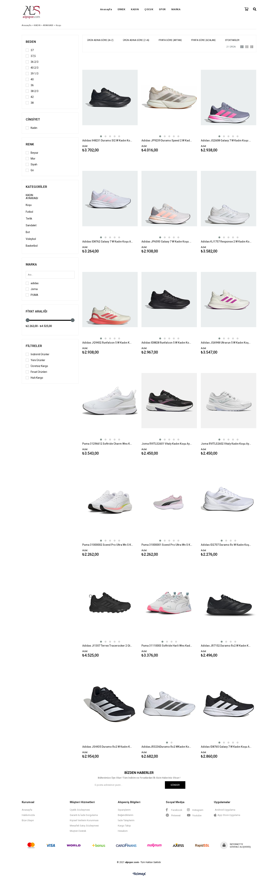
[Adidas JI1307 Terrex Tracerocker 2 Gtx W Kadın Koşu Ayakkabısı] (110, 602)
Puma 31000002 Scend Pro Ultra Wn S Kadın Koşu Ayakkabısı (107, 544)
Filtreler (34, 346)
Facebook (176, 810)
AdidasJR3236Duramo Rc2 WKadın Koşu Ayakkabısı (166, 746)
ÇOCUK (148, 9)
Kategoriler (36, 187)
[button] (101, 136)
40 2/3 (34, 67)
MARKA (175, 9)
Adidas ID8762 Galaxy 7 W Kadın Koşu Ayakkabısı (107, 241)
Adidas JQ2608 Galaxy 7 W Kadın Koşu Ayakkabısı (226, 140)
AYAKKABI (32, 198)
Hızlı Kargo (37, 377)
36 (32, 85)
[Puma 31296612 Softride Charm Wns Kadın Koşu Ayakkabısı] (110, 400)
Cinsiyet (33, 119)
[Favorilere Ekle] (110, 104)
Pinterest (176, 815)
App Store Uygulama (228, 815)
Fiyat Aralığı (36, 311)
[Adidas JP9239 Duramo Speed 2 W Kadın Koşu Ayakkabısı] (169, 97)
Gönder (175, 785)
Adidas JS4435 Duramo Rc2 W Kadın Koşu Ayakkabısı (107, 746)
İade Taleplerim (126, 820)
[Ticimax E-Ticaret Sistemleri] (139, 874)
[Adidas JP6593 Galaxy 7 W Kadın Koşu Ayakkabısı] (169, 198)
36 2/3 (34, 61)
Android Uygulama (225, 809)
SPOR (162, 9)
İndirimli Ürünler (40, 354)
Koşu (29, 204)
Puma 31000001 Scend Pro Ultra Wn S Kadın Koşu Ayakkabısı (166, 544)
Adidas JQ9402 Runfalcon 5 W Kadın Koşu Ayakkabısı (107, 342)
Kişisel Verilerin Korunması (84, 820)
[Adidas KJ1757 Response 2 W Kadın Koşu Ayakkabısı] (228, 198)
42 (32, 96)
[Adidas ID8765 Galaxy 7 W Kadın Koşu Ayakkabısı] (228, 703)
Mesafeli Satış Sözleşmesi (84, 825)
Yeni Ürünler (38, 360)
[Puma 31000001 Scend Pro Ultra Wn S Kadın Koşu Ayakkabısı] (169, 501)
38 (32, 102)
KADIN (135, 9)
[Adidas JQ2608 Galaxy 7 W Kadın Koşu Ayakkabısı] (228, 97)
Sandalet (31, 225)
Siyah (34, 164)
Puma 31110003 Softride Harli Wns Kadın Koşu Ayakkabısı (166, 645)
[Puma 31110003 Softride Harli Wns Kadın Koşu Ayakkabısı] (169, 602)
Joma (34, 289)
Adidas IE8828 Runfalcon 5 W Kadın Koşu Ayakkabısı (166, 342)
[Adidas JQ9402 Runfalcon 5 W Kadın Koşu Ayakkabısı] (110, 299)
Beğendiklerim (125, 815)
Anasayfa (106, 9)
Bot (28, 232)
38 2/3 (34, 91)
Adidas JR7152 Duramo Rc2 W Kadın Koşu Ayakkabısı (226, 645)
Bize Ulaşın (28, 820)
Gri (32, 170)
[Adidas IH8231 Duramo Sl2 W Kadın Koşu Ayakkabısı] (110, 97)
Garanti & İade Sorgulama (84, 815)
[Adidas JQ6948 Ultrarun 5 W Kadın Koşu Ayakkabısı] (228, 299)
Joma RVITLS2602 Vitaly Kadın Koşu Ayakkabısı (226, 443)
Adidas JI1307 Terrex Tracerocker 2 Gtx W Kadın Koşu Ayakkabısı (107, 645)
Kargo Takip (124, 825)
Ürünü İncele (123, 104)
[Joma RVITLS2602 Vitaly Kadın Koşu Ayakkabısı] (228, 400)
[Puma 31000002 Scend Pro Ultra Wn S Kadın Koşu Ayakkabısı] (110, 501)
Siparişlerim (124, 809)
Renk (30, 144)
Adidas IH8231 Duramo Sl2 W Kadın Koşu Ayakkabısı (107, 140)
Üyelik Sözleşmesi (80, 809)
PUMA (34, 294)
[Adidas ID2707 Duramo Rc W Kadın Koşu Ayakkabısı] (228, 501)
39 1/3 (34, 73)
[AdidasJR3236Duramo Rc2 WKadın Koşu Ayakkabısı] (169, 703)
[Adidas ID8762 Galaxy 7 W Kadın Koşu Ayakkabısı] (110, 198)
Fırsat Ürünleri (39, 371)
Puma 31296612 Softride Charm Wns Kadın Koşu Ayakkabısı (107, 443)
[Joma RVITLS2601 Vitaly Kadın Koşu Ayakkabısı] (169, 400)
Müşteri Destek (78, 830)
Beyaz (34, 152)
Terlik (29, 218)
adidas (35, 283)
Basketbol (32, 245)
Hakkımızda (28, 815)
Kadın (34, 127)
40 (32, 79)
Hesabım (123, 830)
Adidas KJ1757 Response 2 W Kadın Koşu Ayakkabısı (226, 241)
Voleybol (31, 238)
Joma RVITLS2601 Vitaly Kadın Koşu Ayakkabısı (166, 443)
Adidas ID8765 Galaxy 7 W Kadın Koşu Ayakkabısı (226, 746)
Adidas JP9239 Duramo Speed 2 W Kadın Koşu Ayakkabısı (166, 140)
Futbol (29, 211)
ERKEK (121, 9)
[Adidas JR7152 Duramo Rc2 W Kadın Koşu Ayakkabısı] (228, 602)
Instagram (197, 810)
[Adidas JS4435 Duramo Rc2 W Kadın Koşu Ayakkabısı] (110, 703)
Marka (31, 264)
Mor (33, 158)
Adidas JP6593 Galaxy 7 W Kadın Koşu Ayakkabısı (166, 241)
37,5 (33, 56)
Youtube (196, 815)
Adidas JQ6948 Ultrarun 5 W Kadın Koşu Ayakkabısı (226, 342)
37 (32, 50)
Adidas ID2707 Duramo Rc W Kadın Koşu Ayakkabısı (226, 544)
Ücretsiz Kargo (39, 366)
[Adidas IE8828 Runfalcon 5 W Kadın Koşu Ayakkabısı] (169, 299)
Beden (31, 42)
